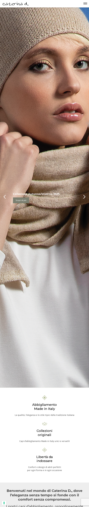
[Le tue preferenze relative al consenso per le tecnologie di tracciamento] (4, 503)
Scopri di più (21, 200)
